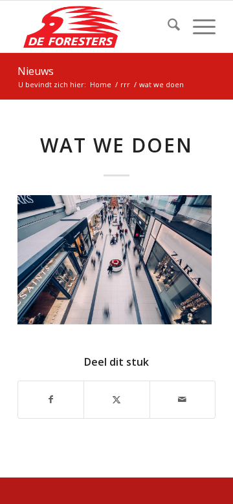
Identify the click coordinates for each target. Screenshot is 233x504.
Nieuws (35, 71)
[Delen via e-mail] (182, 399)
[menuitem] (167, 26)
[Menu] (198, 26)
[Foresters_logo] (96, 26)
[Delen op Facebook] (50, 399)
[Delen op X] (116, 399)
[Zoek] (167, 26)
